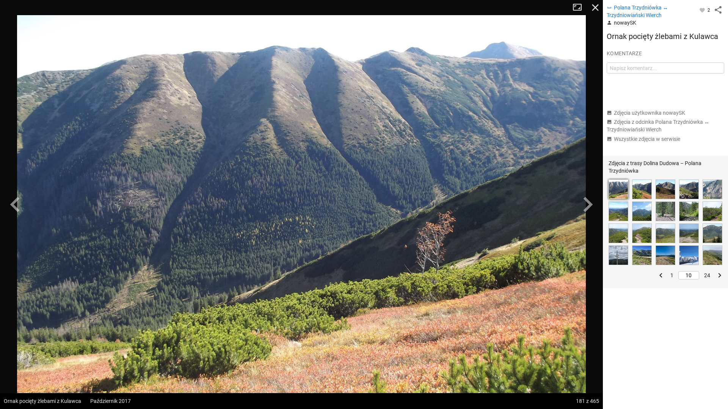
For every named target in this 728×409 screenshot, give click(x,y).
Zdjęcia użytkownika (649, 113)
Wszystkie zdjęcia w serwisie (647, 139)
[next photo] (588, 204)
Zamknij (595, 7)
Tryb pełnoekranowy (580, 7)
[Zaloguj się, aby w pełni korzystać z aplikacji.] (702, 10)
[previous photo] (15, 204)
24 (707, 275)
